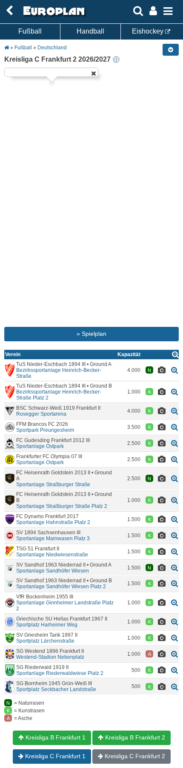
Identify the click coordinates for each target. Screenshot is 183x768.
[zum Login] (9, 11)
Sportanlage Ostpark (40, 446)
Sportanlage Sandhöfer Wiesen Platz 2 (61, 586)
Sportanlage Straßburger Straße (53, 484)
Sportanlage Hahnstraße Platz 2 (53, 522)
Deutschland (52, 48)
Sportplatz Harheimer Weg (46, 625)
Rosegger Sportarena (41, 414)
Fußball (30, 31)
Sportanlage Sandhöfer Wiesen (52, 571)
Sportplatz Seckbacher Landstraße (56, 689)
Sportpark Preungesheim (45, 430)
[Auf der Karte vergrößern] (174, 370)
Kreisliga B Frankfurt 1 (55, 737)
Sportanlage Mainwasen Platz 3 (53, 538)
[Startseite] (53, 16)
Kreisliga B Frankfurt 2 (134, 737)
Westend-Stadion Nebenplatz (50, 657)
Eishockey (148, 31)
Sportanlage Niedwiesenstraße (52, 555)
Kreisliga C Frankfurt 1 (54, 756)
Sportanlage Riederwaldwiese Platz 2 (59, 673)
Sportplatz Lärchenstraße (45, 641)
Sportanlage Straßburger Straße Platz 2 (61, 506)
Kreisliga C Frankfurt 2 (134, 756)
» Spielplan (91, 333)
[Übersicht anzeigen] (175, 354)
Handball (90, 31)
